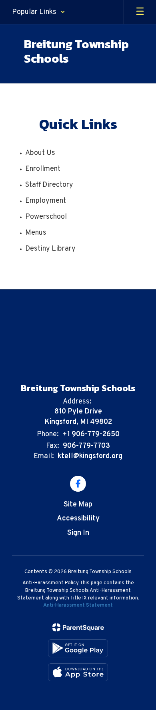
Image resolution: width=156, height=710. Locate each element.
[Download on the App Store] (78, 672)
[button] (38, 12)
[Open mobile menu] (140, 12)
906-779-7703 (86, 446)
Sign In (78, 533)
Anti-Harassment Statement (78, 605)
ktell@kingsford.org (90, 456)
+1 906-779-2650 (91, 434)
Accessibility (78, 518)
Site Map (78, 504)
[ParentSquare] (78, 627)
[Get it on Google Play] (78, 648)
